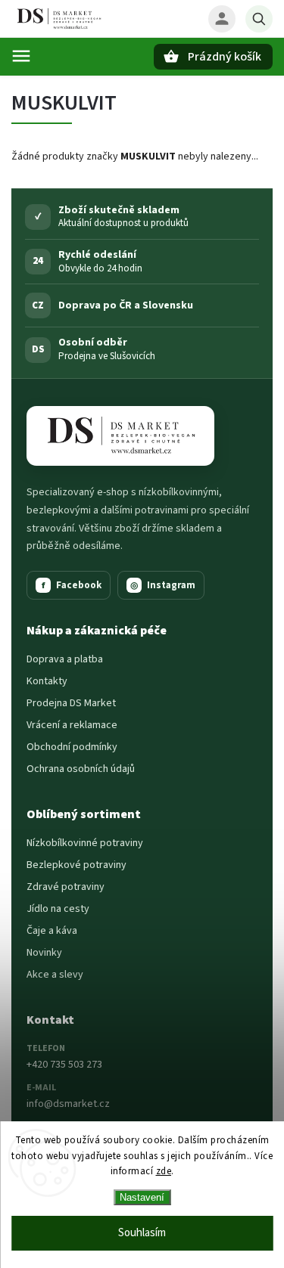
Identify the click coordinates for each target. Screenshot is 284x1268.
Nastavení (142, 1197)
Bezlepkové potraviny (76, 865)
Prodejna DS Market (71, 703)
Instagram (162, 585)
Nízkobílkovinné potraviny (85, 843)
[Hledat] (259, 19)
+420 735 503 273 (64, 1064)
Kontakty (47, 681)
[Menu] (21, 56)
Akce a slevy (55, 974)
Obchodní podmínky (72, 747)
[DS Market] (120, 436)
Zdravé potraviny (66, 886)
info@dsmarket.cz (68, 1103)
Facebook (72, 585)
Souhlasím (142, 1233)
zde (164, 1171)
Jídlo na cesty (58, 908)
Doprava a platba (65, 659)
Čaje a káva (52, 930)
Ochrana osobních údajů (81, 769)
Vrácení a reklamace (72, 725)
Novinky (44, 952)
